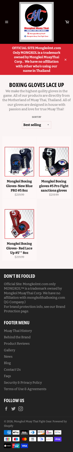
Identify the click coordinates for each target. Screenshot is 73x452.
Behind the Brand (17, 337)
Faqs (7, 376)
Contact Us (12, 370)
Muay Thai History (18, 331)
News (8, 357)
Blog (7, 363)
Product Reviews (17, 344)
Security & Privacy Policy (23, 383)
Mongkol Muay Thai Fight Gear (32, 421)
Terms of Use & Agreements (25, 389)
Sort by (36, 117)
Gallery (9, 350)
